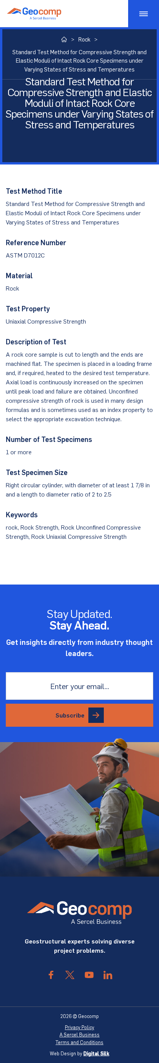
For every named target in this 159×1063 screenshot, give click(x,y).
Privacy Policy (79, 1027)
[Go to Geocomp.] (64, 39)
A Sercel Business (79, 1034)
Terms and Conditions (79, 1042)
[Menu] (143, 13)
